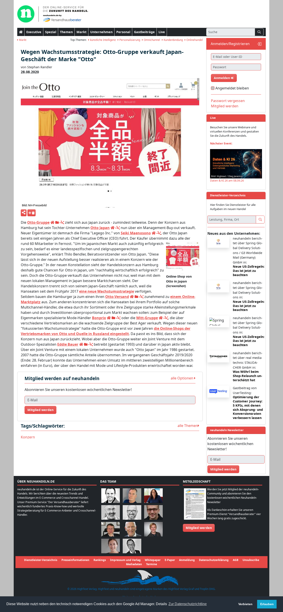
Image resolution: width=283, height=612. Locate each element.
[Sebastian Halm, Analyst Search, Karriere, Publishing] (153, 512)
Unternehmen (101, 32)
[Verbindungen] (62, 222)
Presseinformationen (75, 560)
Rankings (100, 560)
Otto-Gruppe (38, 222)
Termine (151, 564)
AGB (235, 560)
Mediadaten (134, 564)
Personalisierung (129, 40)
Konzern (28, 437)
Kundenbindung (173, 40)
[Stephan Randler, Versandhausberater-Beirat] (153, 529)
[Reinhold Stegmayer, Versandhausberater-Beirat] (132, 546)
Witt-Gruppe (147, 317)
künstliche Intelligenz (102, 40)
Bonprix (99, 317)
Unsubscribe (251, 560)
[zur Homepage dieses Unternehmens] (52, 222)
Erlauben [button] (267, 604)
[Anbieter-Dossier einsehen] (57, 222)
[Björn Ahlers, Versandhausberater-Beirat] (110, 495)
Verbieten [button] (245, 604)
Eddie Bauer (67, 344)
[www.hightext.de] (141, 577)
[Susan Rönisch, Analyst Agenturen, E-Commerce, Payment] (110, 546)
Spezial (50, 32)
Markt (81, 32)
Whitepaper (153, 560)
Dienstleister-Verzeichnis (40, 560)
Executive (33, 32)
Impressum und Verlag (125, 560)
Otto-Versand (117, 296)
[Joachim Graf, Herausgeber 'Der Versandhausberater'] (110, 512)
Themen (66, 32)
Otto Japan (100, 227)
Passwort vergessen (228, 100)
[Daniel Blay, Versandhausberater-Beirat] (132, 495)
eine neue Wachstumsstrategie (106, 291)
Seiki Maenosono (136, 233)
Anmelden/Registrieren (230, 43)
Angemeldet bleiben (232, 88)
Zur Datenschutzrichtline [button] (187, 604)
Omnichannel (151, 40)
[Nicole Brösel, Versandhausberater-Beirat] (153, 495)
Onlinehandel (194, 40)
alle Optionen (182, 378)
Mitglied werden (40, 410)
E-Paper (170, 560)
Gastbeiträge (144, 32)
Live (162, 32)
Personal (123, 32)
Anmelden (222, 78)
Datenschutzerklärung (214, 560)
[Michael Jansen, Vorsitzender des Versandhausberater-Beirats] (132, 529)
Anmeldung (187, 560)
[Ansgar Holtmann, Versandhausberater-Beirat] (110, 529)
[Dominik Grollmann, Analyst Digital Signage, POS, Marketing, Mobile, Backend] (132, 512)
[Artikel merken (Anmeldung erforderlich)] (31, 212)
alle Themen (188, 425)
